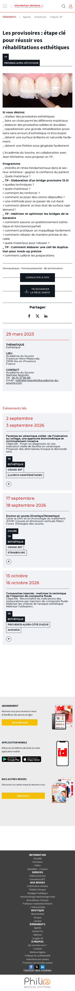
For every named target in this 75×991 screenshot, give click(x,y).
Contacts (37, 948)
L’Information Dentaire (37, 886)
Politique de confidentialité (37, 955)
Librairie (37, 921)
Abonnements (37, 913)
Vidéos (37, 865)
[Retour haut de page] (68, 981)
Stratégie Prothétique (37, 893)
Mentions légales (37, 952)
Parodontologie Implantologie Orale (37, 896)
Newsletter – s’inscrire (37, 869)
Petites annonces (37, 875)
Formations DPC (37, 879)
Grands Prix (37, 931)
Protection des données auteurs (37, 962)
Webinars (37, 934)
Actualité (37, 858)
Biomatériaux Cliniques (37, 900)
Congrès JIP (37, 938)
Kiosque (37, 917)
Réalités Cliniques (37, 889)
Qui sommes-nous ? (37, 945)
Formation (37, 862)
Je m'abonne (20, 722)
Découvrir (23, 795)
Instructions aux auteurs (37, 959)
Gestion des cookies (37, 970)
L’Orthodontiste (37, 907)
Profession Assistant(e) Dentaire (37, 903)
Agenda (37, 927)
